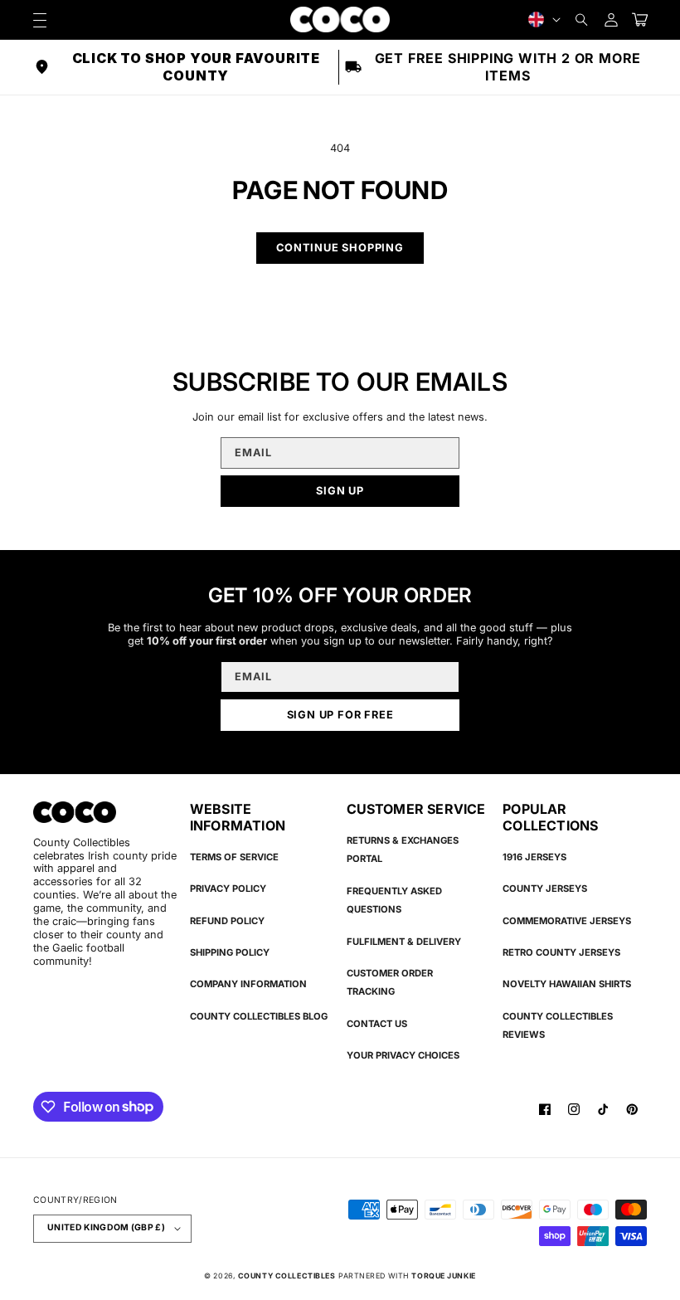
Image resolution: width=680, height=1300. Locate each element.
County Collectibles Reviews (558, 1025)
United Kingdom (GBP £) (106, 1227)
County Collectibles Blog (259, 1016)
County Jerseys (545, 888)
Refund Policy (227, 921)
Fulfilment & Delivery (404, 941)
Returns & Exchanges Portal (403, 849)
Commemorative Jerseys (567, 921)
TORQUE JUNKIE (443, 1275)
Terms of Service (234, 857)
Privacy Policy (228, 888)
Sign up (340, 490)
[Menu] (39, 19)
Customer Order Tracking (390, 982)
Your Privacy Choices (403, 1055)
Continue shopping (340, 247)
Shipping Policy (230, 952)
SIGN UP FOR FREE (340, 714)
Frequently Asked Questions (394, 900)
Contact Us (377, 1024)
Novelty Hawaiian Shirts (567, 984)
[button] (581, 19)
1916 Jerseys (534, 857)
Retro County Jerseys (561, 952)
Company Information (248, 984)
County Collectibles (287, 1275)
